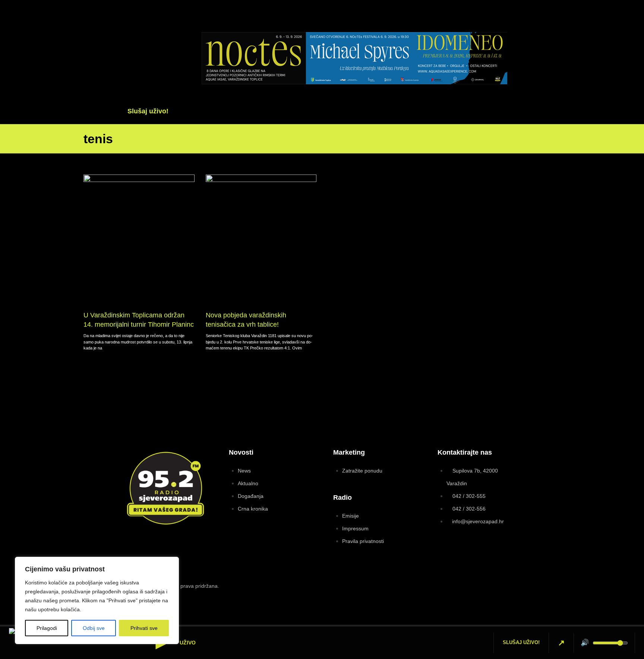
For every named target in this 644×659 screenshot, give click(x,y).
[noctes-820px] (354, 82)
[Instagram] (517, 590)
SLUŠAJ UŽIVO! (521, 642)
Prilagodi (47, 628)
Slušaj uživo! (147, 111)
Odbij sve (94, 628)
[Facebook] (531, 47)
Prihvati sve (144, 628)
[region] (97, 600)
